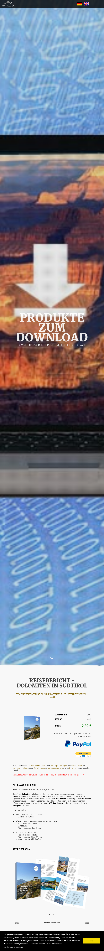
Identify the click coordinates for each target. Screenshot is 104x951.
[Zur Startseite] (7, 6)
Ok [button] (91, 941)
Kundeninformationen (37, 766)
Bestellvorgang (39, 768)
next (88, 923)
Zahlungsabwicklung (55, 768)
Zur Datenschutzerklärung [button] (13, 947)
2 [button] (54, 914)
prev (16, 923)
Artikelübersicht (52, 923)
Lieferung (72, 768)
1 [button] (50, 914)
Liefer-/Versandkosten (21, 768)
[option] (52, 882)
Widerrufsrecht (76, 766)
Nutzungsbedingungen (59, 766)
